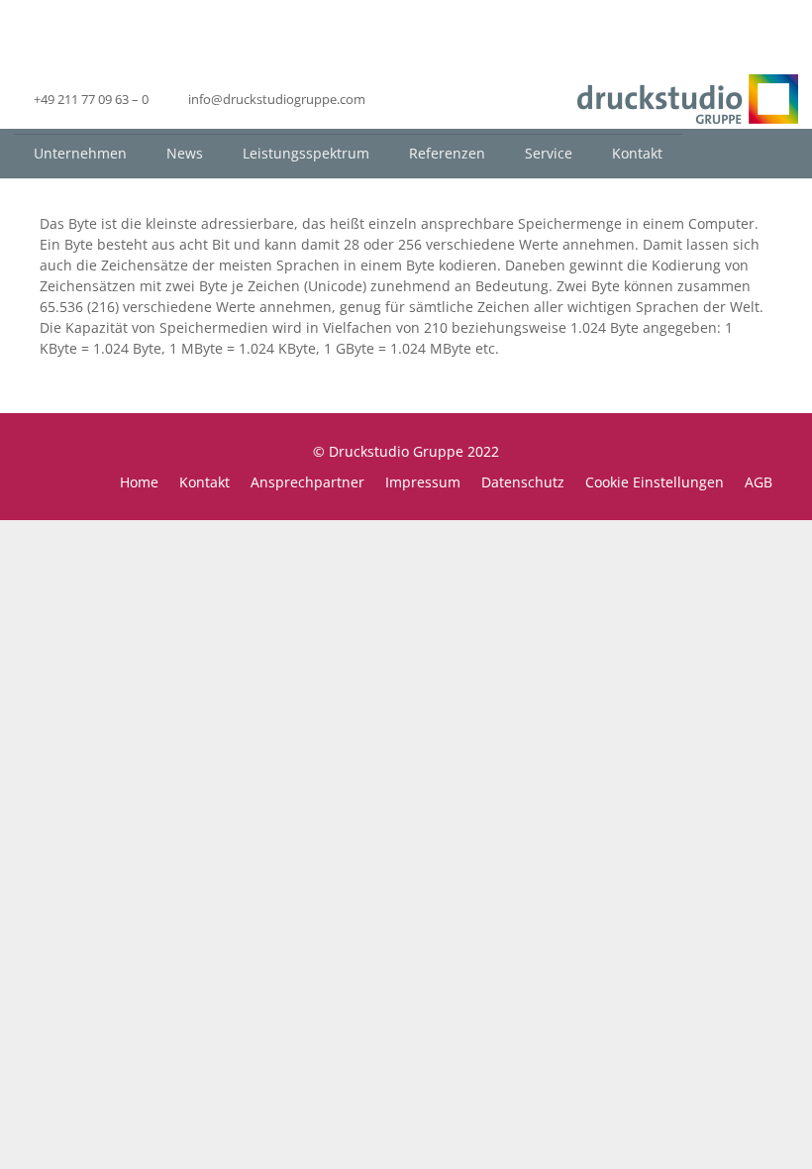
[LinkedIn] (403, 99)
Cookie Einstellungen (654, 482)
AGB (758, 482)
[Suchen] (781, 153)
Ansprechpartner (307, 482)
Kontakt (204, 482)
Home (139, 482)
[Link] (687, 99)
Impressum (422, 482)
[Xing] (439, 99)
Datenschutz (522, 482)
